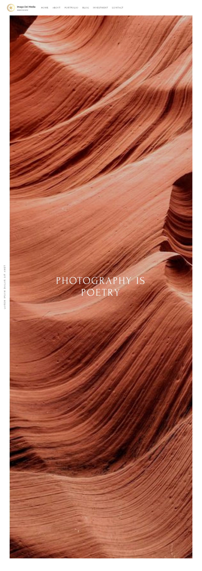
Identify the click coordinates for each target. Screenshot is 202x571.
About (57, 7)
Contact (117, 7)
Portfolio (72, 7)
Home (44, 7)
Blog (86, 7)
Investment (100, 7)
